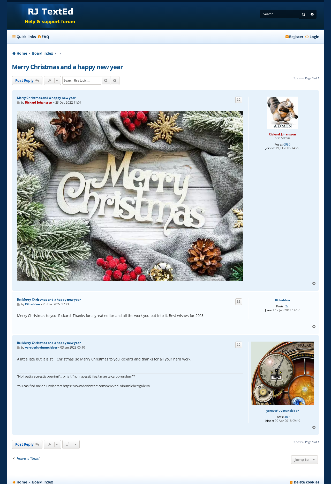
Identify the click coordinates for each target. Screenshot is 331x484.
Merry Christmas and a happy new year (67, 66)
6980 (286, 144)
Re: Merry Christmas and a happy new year (49, 299)
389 (286, 417)
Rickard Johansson (282, 134)
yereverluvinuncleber (282, 411)
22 (287, 306)
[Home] (45, 15)
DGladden (282, 300)
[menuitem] (43, 37)
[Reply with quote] (238, 100)
